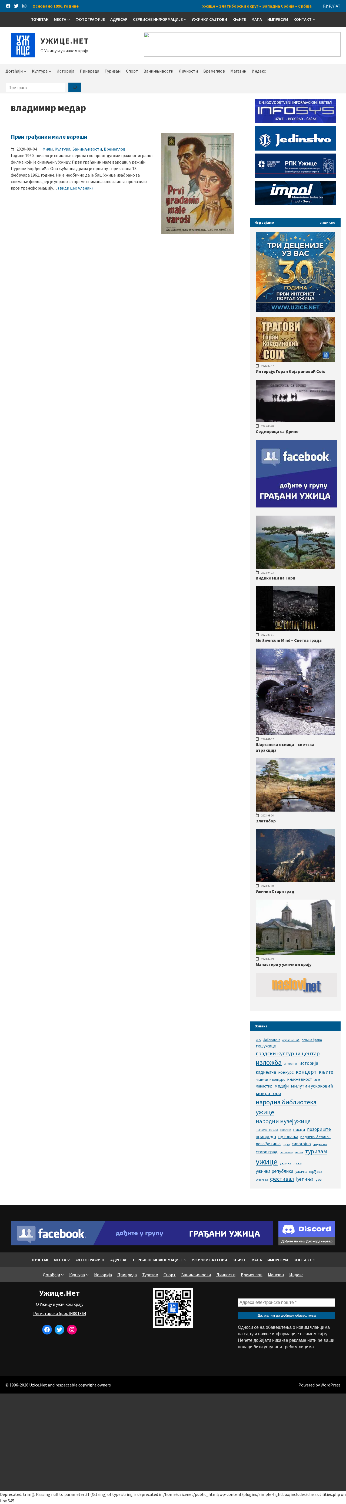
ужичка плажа (291, 1163)
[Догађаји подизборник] (25, 71)
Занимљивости (87, 149)
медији (282, 1086)
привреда (266, 1136)
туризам (316, 1151)
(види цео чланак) (75, 188)
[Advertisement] (173, 1442)
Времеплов (114, 149)
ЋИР (326, 6)
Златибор (266, 820)
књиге (326, 1072)
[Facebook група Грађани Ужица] (296, 506)
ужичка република (274, 1171)
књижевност (299, 1079)
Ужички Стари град (275, 891)
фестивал (282, 1178)
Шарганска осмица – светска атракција (285, 747)
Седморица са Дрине (277, 431)
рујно (286, 1144)
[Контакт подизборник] (314, 19)
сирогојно (301, 1143)
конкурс (286, 1072)
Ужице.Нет (65, 40)
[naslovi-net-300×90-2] (296, 995)
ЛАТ (337, 6)
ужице (267, 1162)
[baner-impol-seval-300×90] (295, 203)
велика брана (312, 1040)
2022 (258, 1040)
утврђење (262, 1179)
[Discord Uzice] (306, 1243)
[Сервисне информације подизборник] (185, 19)
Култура (62, 149)
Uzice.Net (38, 1385)
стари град (267, 1151)
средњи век (320, 1144)
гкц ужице (266, 1046)
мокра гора (268, 1093)
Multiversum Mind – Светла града (289, 640)
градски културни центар (288, 1053)
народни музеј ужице (283, 1121)
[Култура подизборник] (50, 71)
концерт (306, 1071)
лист (317, 1080)
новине (285, 1130)
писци (299, 1129)
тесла (299, 1152)
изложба (269, 1062)
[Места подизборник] (68, 19)
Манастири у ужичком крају (283, 964)
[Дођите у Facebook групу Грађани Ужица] (142, 1243)
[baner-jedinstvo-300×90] (295, 149)
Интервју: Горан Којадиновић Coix (290, 371)
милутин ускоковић (312, 1086)
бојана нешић (291, 1040)
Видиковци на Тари (275, 578)
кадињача (266, 1072)
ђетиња (305, 1179)
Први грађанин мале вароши (49, 136)
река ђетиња (268, 1143)
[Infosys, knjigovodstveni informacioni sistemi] (295, 121)
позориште (319, 1129)
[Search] (74, 87)
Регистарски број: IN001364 (59, 1313)
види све (327, 222)
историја (309, 1063)
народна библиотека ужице (286, 1107)
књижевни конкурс (270, 1079)
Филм (47, 149)
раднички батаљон (315, 1137)
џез (319, 1179)
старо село (286, 1152)
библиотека (271, 1040)
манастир (264, 1086)
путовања (288, 1137)
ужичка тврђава (308, 1171)
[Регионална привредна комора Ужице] (295, 176)
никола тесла (267, 1129)
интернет (290, 1064)
